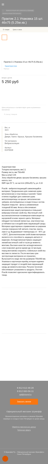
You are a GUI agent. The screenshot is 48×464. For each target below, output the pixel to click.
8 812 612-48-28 (25, 388)
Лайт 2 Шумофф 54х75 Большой (13, 309)
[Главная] (3, 10)
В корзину (24, 324)
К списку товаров (10, 114)
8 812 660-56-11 (25, 391)
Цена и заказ (17, 29)
